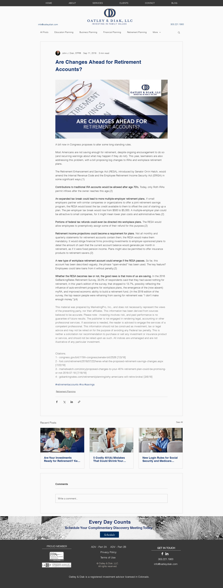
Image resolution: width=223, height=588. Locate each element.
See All (179, 422)
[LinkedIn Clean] (166, 553)
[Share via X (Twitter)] (64, 401)
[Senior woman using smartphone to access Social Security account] (161, 440)
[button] (178, 32)
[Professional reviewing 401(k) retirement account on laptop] (111, 440)
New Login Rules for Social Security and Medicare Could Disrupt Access (160, 459)
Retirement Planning (137, 32)
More (155, 32)
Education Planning (63, 32)
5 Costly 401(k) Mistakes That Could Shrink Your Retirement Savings (109, 459)
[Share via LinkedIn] (71, 401)
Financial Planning (112, 32)
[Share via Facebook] (56, 401)
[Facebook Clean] (162, 553)
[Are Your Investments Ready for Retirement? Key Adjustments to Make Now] (62, 440)
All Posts (44, 32)
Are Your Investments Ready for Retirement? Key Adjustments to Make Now (61, 459)
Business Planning (88, 32)
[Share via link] (79, 401)
